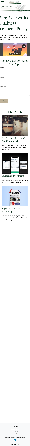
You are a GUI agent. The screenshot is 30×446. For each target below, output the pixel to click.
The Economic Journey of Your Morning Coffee (13, 139)
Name (2, 68)
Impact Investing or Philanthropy (11, 210)
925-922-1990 (16, 429)
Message (3, 87)
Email (2, 77)
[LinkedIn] (15, 440)
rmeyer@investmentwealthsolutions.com (15, 437)
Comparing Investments (13, 175)
